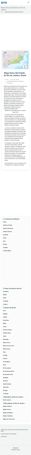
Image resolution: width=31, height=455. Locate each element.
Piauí (4, 365)
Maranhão (6, 339)
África (4, 222)
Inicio (2, 11)
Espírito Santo (7, 333)
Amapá (5, 317)
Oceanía (5, 247)
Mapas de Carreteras (9, 419)
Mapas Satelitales (8, 412)
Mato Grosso (6, 342)
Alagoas (5, 314)
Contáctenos (4, 436)
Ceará (4, 326)
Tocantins (6, 393)
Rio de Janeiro (7, 368)
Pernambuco (6, 361)
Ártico (4, 238)
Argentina (6, 291)
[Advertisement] (15, 31)
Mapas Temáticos (8, 416)
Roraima (5, 381)
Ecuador (5, 304)
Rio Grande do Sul (8, 374)
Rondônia (5, 377)
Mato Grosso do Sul (8, 345)
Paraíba (5, 355)
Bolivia (5, 294)
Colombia (5, 301)
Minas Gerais (6, 349)
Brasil (4, 298)
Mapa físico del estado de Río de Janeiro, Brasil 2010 (15, 111)
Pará (4, 352)
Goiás (4, 336)
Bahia (4, 323)
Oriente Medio (7, 250)
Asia (4, 241)
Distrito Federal (7, 329)
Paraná (5, 358)
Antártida (5, 234)
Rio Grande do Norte (8, 371)
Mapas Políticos (7, 406)
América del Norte (8, 228)
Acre (4, 310)
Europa (5, 244)
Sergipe (5, 390)
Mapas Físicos (7, 409)
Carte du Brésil (12, 433)
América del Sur (7, 231)
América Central (7, 225)
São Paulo (6, 387)
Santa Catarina (7, 384)
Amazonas (6, 320)
